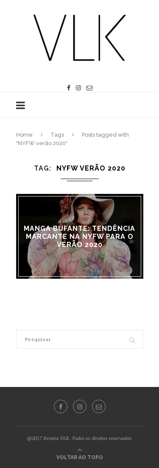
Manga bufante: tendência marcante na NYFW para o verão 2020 (79, 236)
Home (24, 135)
